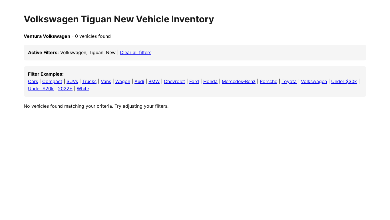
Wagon (122, 81)
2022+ (65, 88)
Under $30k (344, 81)
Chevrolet (174, 81)
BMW (154, 81)
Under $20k (41, 88)
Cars (33, 81)
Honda (210, 81)
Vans (106, 81)
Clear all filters (135, 52)
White (83, 88)
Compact (52, 81)
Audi (139, 81)
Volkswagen (314, 81)
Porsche (268, 81)
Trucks (89, 81)
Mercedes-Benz (239, 81)
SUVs (72, 81)
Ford (194, 81)
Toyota (289, 81)
